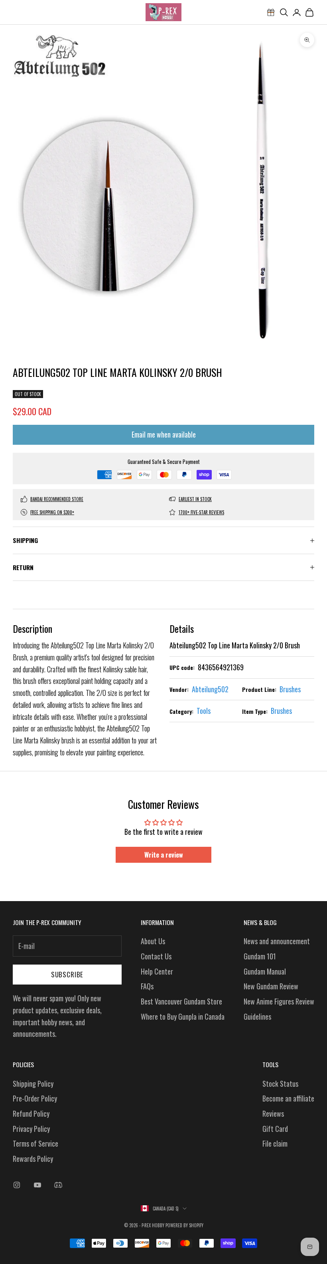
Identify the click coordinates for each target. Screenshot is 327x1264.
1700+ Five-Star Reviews (201, 512)
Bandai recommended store (56, 499)
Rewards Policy (33, 1158)
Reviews (273, 1113)
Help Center (157, 971)
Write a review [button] (163, 855)
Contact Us (156, 956)
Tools (204, 710)
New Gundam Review (271, 986)
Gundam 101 (260, 956)
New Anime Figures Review (279, 1001)
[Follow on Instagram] (17, 1185)
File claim (275, 1143)
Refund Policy (31, 1113)
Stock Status (280, 1083)
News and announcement (277, 941)
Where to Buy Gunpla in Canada (183, 1016)
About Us (153, 941)
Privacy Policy (31, 1128)
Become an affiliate (288, 1098)
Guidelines (257, 1016)
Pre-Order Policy (35, 1098)
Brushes (290, 689)
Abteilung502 (210, 689)
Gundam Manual (265, 971)
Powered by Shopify (184, 1225)
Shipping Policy (33, 1083)
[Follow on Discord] (58, 1185)
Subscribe (67, 974)
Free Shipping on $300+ (52, 512)
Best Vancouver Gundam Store (181, 1001)
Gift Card (275, 1128)
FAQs (147, 986)
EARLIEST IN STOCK (195, 499)
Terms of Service (35, 1143)
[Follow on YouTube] (37, 1185)
